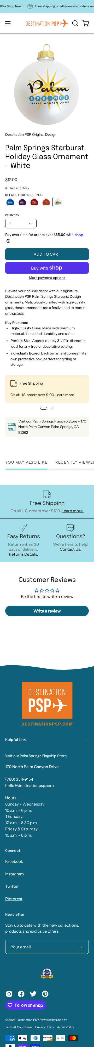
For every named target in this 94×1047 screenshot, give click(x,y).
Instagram (14, 873)
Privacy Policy (44, 1027)
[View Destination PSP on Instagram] (9, 994)
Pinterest (13, 898)
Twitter (12, 886)
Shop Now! (9, 6)
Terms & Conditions (18, 1027)
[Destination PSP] (47, 23)
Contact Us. (70, 549)
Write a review (47, 610)
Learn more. (65, 395)
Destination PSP (27, 1020)
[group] (47, 6)
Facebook (14, 861)
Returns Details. (23, 554)
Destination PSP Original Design (30, 134)
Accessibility (65, 1027)
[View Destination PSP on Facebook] (21, 994)
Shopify (61, 1020)
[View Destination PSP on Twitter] (33, 994)
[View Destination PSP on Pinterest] (45, 994)
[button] (74, 23)
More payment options (47, 277)
